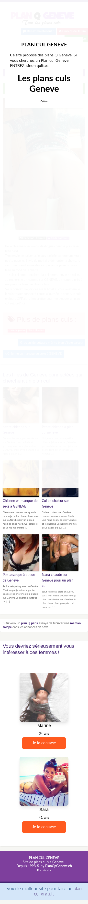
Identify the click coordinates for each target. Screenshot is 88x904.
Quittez (44, 101)
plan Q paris (29, 623)
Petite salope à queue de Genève (19, 577)
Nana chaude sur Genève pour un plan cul (57, 580)
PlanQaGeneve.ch (58, 866)
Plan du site (44, 870)
